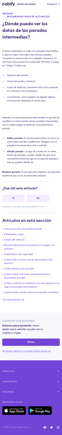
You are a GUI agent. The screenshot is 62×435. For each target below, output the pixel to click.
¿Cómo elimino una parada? (19, 269)
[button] (53, 4)
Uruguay (7, 14)
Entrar (31, 342)
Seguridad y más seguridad (18, 254)
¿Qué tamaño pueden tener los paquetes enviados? (31, 292)
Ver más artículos (11, 300)
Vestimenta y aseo (14, 234)
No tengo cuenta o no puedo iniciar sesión (25, 351)
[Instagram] (58, 427)
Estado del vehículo (14, 240)
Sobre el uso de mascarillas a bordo (23, 229)
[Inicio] (8, 4)
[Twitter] (51, 427)
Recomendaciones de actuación (28, 17)
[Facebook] (44, 427)
